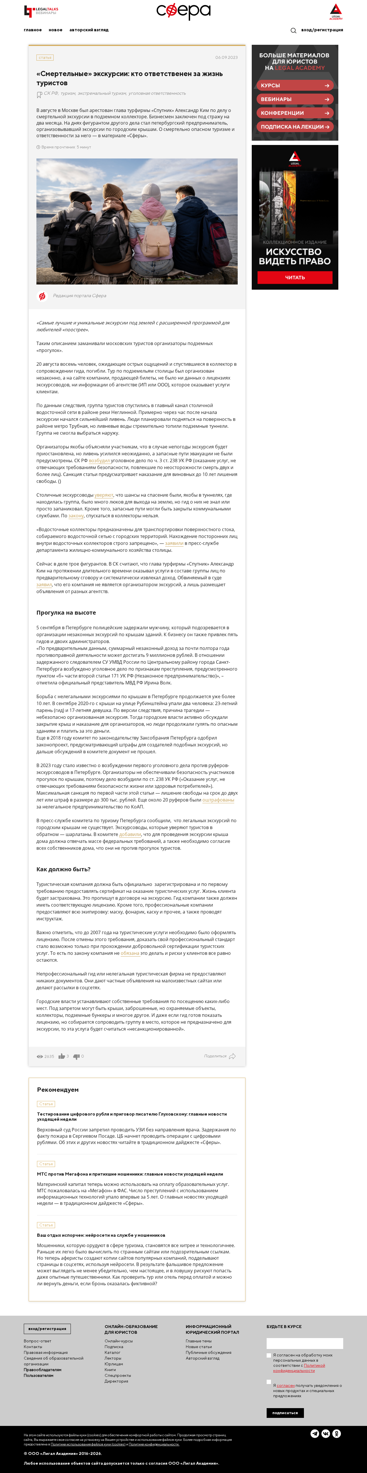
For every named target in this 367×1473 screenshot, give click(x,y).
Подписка (114, 1346)
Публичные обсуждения (208, 1352)
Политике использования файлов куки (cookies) (88, 1444)
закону (76, 515)
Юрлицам (114, 1364)
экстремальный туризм (102, 93)
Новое (56, 29)
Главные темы (199, 1341)
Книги (110, 1369)
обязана (130, 953)
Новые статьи (199, 1346)
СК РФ (51, 93)
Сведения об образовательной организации (53, 1361)
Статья (45, 57)
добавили (130, 834)
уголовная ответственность (157, 93)
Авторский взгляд (89, 29)
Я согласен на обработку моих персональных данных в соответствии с (303, 1363)
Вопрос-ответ (37, 1341)
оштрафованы (218, 800)
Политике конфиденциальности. (154, 1444)
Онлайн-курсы (119, 1341)
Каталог (112, 1352)
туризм (67, 93)
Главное (33, 29)
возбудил (99, 460)
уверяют (104, 495)
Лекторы (113, 1358)
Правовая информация (46, 1352)
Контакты (33, 1346)
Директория (116, 1381)
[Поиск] (293, 30)
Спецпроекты (118, 1375)
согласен (286, 1385)
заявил (44, 584)
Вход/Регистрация (322, 29)
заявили (174, 543)
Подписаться (285, 1412)
